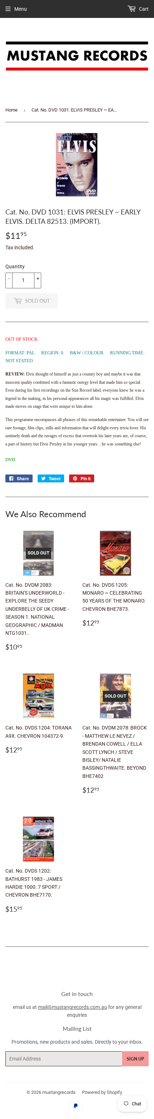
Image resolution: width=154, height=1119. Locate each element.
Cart (143, 9)
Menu (20, 9)
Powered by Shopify (102, 1092)
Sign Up (135, 1059)
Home (11, 110)
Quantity (15, 266)
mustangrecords (59, 1092)
